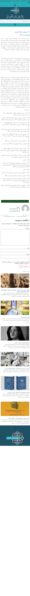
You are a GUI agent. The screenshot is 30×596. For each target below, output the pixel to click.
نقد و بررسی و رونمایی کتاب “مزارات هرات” (18, 418)
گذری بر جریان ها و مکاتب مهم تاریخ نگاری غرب (17, 369)
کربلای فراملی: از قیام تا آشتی (22, 343)
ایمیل (27, 254)
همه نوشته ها (15, 210)
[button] (15, 5)
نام (28, 248)
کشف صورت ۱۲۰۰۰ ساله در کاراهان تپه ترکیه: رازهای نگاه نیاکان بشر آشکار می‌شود (15, 291)
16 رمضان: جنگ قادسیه (22, 32)
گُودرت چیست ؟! (25, 317)
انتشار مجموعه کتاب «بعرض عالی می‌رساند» (18, 393)
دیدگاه (27, 228)
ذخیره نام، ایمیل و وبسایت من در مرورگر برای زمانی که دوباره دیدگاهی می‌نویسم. (15, 262)
